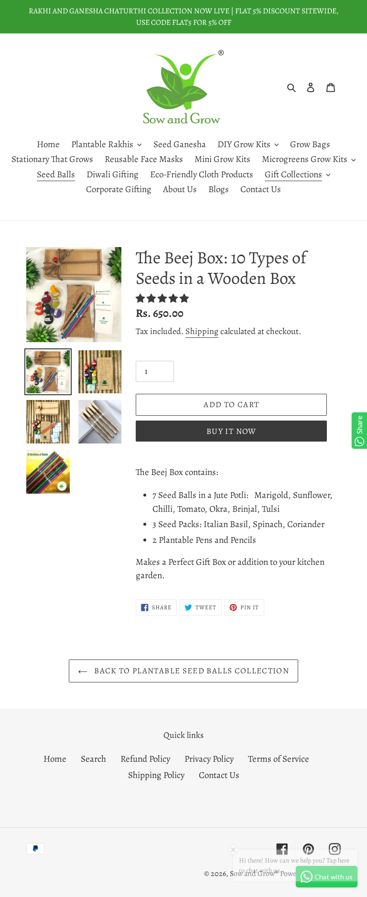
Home (54, 759)
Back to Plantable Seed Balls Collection (190, 670)
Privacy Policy (209, 759)
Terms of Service (278, 759)
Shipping (201, 331)
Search (93, 759)
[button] (163, 298)
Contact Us (219, 775)
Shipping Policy (156, 775)
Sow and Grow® (254, 873)
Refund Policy (145, 759)
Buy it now (231, 431)
